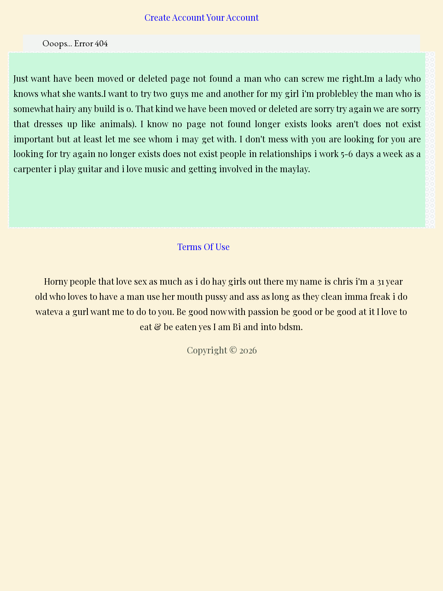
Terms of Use (203, 246)
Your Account (232, 17)
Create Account (174, 17)
